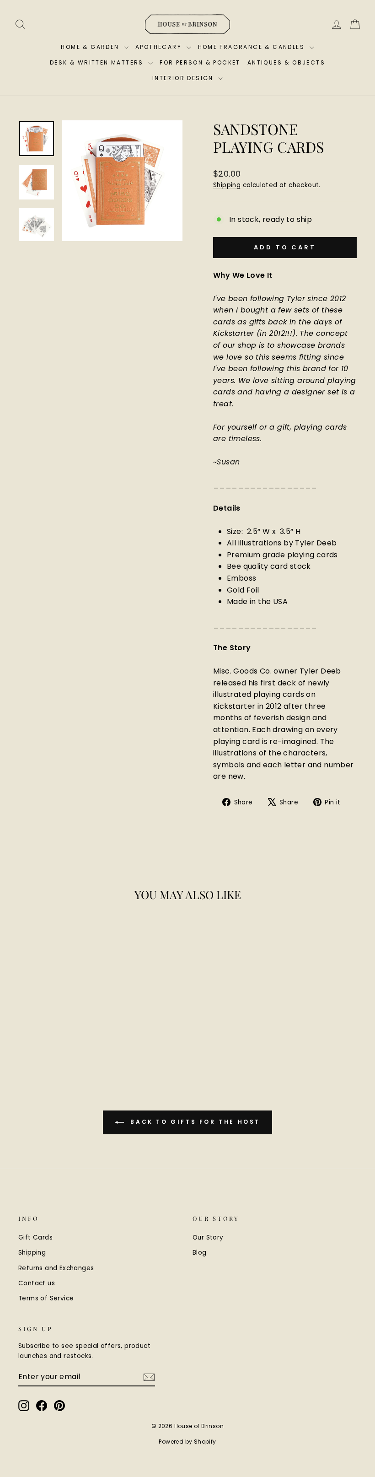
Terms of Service (46, 1298)
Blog (200, 1252)
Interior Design (184, 78)
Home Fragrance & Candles (252, 47)
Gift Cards (35, 1237)
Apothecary (159, 47)
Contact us (36, 1283)
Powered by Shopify (187, 1441)
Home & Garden (91, 47)
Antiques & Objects (286, 62)
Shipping (227, 185)
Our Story (208, 1237)
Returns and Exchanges (56, 1268)
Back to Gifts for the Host (194, 1122)
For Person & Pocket (200, 62)
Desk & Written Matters (98, 62)
